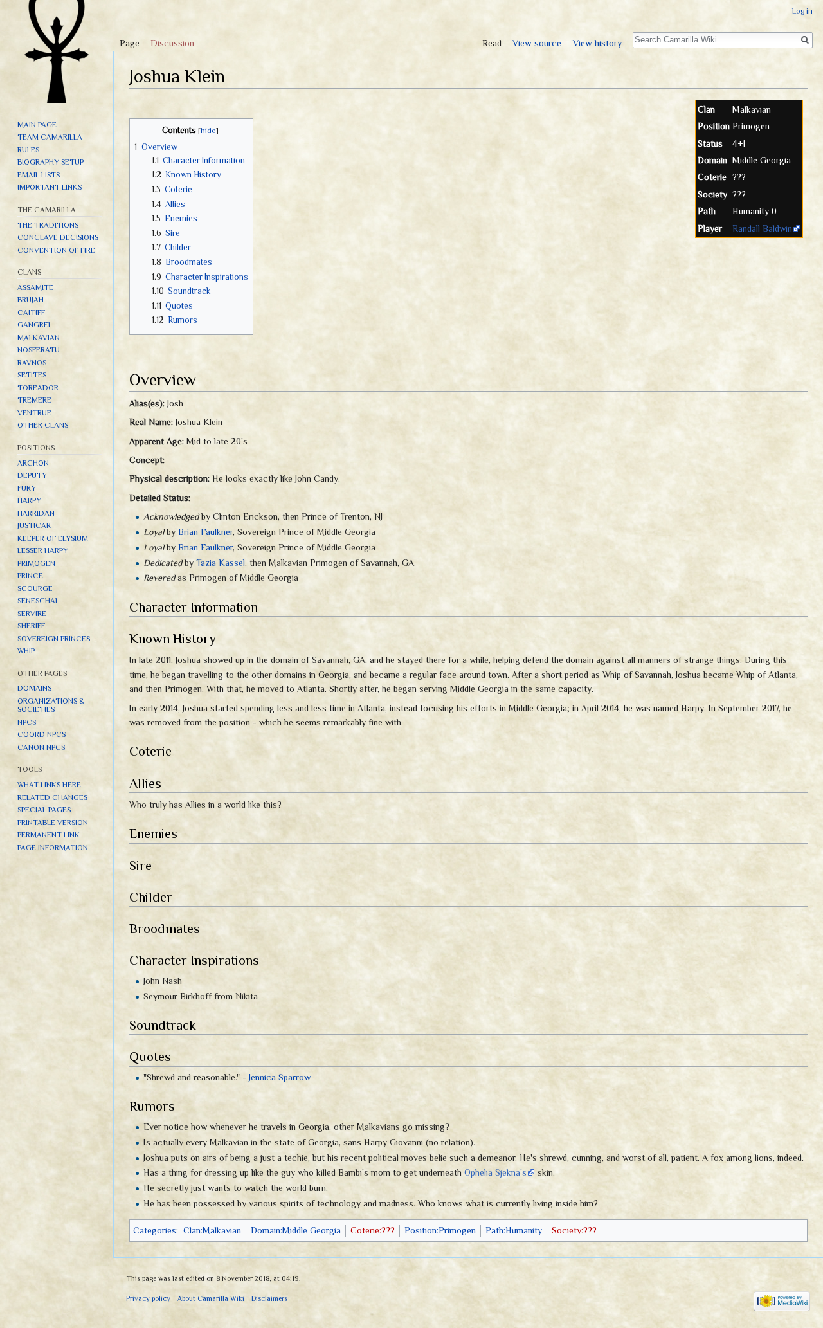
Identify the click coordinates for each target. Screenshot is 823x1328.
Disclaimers (269, 1298)
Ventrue (34, 412)
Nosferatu (38, 349)
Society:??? (574, 1230)
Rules (28, 149)
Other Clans (42, 425)
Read (492, 43)
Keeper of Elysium (52, 538)
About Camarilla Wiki (210, 1298)
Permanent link (48, 834)
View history (597, 43)
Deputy (32, 475)
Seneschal (38, 600)
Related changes (52, 797)
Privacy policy (148, 1298)
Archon (33, 463)
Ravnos (31, 362)
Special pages (44, 809)
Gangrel (34, 324)
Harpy (29, 500)
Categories (154, 1230)
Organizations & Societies (50, 705)
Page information (52, 847)
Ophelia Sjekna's (495, 1172)
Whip (26, 650)
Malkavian (38, 337)
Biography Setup (50, 162)
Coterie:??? (372, 1230)
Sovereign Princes (53, 638)
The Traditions (47, 225)
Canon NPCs (41, 747)
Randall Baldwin (762, 228)
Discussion (172, 43)
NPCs (26, 722)
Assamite (35, 287)
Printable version (52, 822)
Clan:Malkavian (212, 1230)
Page (130, 43)
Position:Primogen (440, 1230)
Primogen (36, 563)
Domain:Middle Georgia (296, 1230)
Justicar (34, 525)
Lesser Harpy (42, 550)
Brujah (30, 299)
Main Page (37, 124)
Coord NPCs (41, 734)
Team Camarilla (49, 136)
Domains (34, 688)
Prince (30, 575)
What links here (49, 784)
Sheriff (31, 625)
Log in (802, 10)
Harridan (36, 513)
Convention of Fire (56, 250)
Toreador (38, 387)
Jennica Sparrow (280, 1077)
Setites (31, 374)
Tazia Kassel (220, 563)
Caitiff (31, 312)
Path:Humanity (513, 1230)
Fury (26, 488)
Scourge (35, 588)
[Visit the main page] (56, 51)
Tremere (34, 400)
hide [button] (208, 130)
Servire (31, 613)
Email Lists (38, 174)
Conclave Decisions (57, 237)
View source (536, 43)
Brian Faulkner (205, 532)
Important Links (49, 187)
